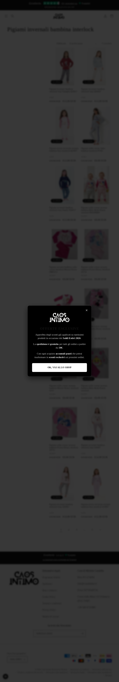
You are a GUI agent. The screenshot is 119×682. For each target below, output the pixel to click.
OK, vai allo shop (60, 367)
